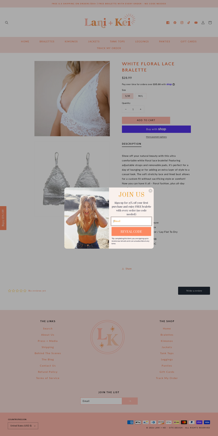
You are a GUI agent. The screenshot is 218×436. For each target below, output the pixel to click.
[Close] (150, 191)
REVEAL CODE (131, 231)
